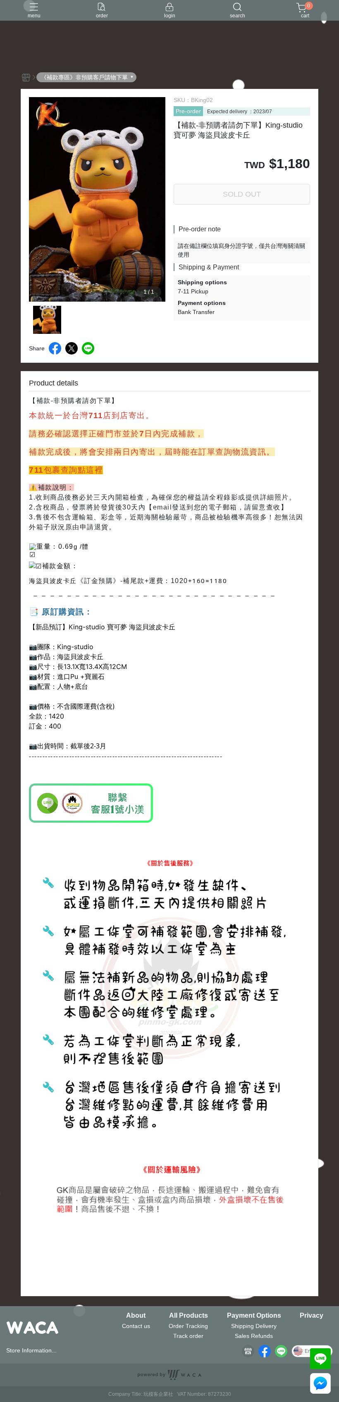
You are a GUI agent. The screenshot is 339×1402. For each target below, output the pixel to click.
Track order (188, 1336)
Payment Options (254, 1315)
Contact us (136, 1326)
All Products (188, 1315)
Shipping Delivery (254, 1326)
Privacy (311, 1315)
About (136, 1315)
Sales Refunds (254, 1336)
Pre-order (188, 111)
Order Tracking (188, 1326)
